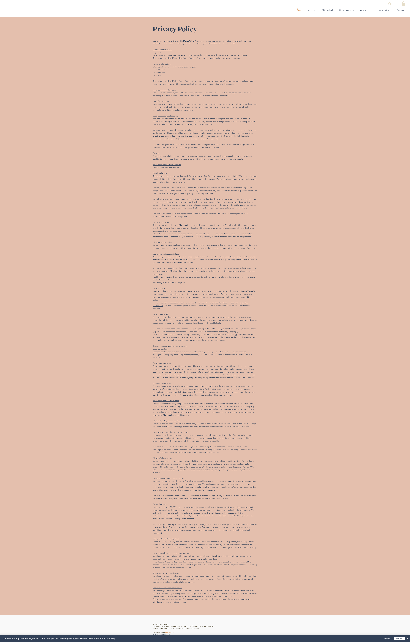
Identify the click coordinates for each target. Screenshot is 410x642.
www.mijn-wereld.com (193, 44)
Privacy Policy (110, 639)
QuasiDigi (167, 634)
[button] (403, 3)
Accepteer (399, 639)
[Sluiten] (407, 638)
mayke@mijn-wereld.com (163, 280)
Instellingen (387, 639)
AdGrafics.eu (169, 632)
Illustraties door (158, 634)
